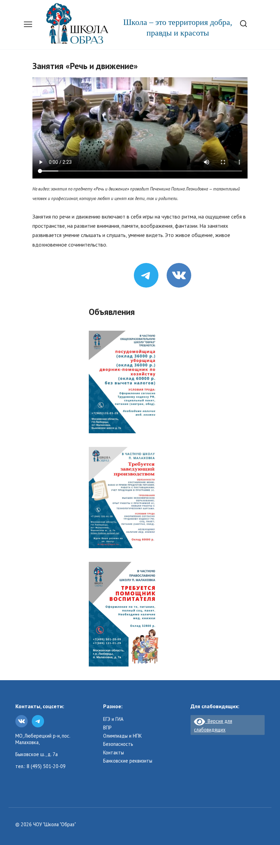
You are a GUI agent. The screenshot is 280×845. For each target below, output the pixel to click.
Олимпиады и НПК (122, 736)
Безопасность (118, 744)
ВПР (107, 728)
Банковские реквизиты (127, 761)
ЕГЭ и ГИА (113, 719)
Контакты (113, 753)
